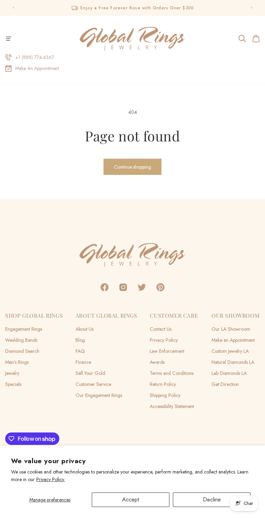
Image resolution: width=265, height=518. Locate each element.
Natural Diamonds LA (233, 362)
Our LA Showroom (231, 329)
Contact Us (160, 329)
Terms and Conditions (172, 373)
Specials (13, 384)
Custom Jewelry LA (230, 351)
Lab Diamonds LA (229, 373)
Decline (212, 500)
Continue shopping (132, 166)
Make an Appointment (233, 340)
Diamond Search (22, 351)
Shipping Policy (165, 395)
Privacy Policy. (50, 479)
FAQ (80, 351)
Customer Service (93, 384)
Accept (130, 500)
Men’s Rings (17, 362)
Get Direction (225, 384)
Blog (80, 340)
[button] (8, 38)
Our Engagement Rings (99, 395)
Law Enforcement (167, 351)
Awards (157, 362)
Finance (83, 362)
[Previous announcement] (13, 7)
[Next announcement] (251, 7)
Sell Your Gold (90, 373)
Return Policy (163, 384)
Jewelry (12, 373)
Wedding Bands (21, 340)
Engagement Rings (23, 329)
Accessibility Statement (172, 406)
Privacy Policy (164, 340)
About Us (85, 329)
